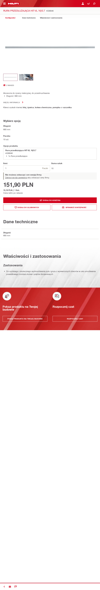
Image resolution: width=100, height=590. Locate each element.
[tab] (10, 17)
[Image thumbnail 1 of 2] (10, 77)
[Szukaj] (94, 3)
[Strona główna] (13, 3)
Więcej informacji (11, 102)
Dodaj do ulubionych (28, 207)
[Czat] (15, 586)
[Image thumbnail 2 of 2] (26, 77)
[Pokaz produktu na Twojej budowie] (10, 586)
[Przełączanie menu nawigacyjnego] (4, 3)
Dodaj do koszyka (51, 200)
